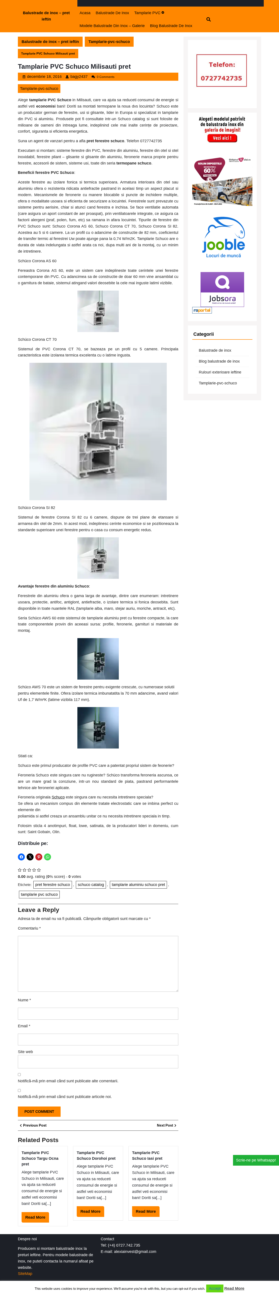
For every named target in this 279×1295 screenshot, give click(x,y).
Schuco (58, 797)
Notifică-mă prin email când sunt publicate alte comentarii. (68, 1081)
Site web (25, 1052)
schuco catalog (91, 884)
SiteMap (25, 1273)
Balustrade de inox (112, 13)
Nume (24, 1000)
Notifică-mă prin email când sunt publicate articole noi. (65, 1097)
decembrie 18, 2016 (44, 76)
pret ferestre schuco (52, 884)
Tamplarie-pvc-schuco (109, 41)
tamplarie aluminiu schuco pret (138, 884)
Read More (37, 1219)
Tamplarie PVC (147, 13)
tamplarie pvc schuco (39, 894)
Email (24, 1026)
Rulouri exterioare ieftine (220, 372)
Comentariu (29, 928)
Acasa (85, 13)
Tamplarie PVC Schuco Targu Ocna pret (40, 1159)
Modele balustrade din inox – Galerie (112, 26)
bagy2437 (79, 76)
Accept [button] (215, 1288)
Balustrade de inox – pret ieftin (50, 41)
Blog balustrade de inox (171, 26)
